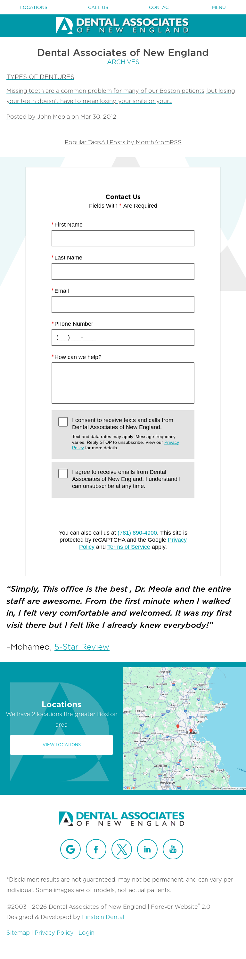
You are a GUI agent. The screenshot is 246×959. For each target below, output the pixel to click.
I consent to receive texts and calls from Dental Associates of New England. (125, 433)
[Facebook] (96, 849)
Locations (33, 7)
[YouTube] (173, 849)
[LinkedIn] (147, 849)
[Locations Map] (184, 728)
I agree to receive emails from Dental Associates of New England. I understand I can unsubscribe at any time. (126, 479)
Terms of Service (128, 547)
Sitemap (18, 933)
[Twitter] (121, 849)
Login (86, 933)
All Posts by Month (127, 142)
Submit (123, 511)
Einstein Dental (103, 917)
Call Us (98, 7)
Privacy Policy (54, 933)
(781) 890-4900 (137, 533)
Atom (162, 142)
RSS (176, 142)
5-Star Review (82, 646)
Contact (160, 7)
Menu (219, 7)
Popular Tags (83, 142)
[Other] (70, 849)
